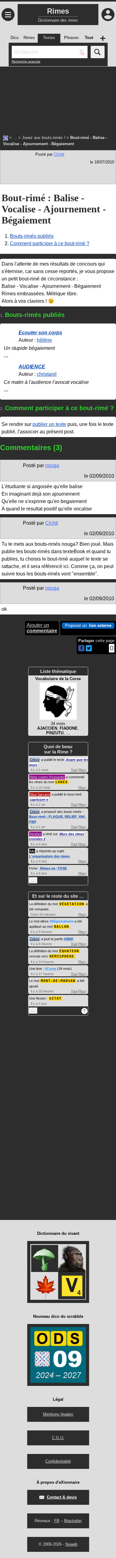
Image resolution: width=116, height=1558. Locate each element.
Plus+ (82, 770)
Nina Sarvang (40, 794)
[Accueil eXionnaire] (5, 137)
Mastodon (73, 1520)
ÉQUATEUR (69, 951)
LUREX (61, 782)
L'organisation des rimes (49, 856)
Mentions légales (58, 1414)
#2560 (68, 939)
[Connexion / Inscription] (107, 14)
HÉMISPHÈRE (61, 956)
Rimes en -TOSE (53, 868)
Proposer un (88, 625)
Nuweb (71, 1544)
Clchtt (59, 154)
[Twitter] (89, 650)
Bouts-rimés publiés (32, 236)
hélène (44, 340)
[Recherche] (98, 52)
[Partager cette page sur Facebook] (81, 648)
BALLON (61, 927)
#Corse (50, 968)
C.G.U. (58, 1437)
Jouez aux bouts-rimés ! (43, 137)
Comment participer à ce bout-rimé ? (49, 243)
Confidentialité (58, 1461)
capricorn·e (39, 799)
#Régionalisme (61, 921)
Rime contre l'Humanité (47, 777)
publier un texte (49, 424)
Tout (74, 770)
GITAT (55, 998)
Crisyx (35, 760)
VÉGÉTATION (71, 904)
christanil (47, 374)
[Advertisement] (58, 97)
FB (56, 1520)
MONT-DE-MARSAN (58, 981)
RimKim (35, 834)
